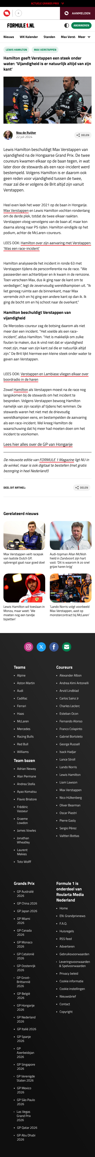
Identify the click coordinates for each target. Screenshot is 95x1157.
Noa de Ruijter (26, 132)
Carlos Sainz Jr (69, 698)
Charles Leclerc (69, 706)
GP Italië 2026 (26, 1029)
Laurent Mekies (22, 852)
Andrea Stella (26, 784)
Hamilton (21, 390)
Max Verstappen (72, 36)
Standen (49, 36)
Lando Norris (68, 767)
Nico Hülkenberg (70, 798)
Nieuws (8, 36)
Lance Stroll (67, 760)
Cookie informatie (71, 981)
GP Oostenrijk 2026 (26, 968)
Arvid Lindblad (69, 691)
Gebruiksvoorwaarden (74, 954)
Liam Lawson (68, 782)
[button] (77, 13)
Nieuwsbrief (67, 997)
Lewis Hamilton (16, 49)
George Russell (69, 744)
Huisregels (66, 931)
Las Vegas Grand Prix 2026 (24, 1116)
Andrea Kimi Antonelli (74, 683)
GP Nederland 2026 (26, 1019)
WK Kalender (29, 36)
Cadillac (22, 698)
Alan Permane (26, 776)
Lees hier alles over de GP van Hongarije (38, 444)
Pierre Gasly (67, 821)
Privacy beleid (68, 974)
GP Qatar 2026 (27, 1128)
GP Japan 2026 (27, 911)
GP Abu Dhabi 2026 (26, 1137)
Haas (20, 714)
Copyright (65, 1012)
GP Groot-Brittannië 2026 (23, 982)
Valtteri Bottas (69, 836)
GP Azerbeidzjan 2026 (25, 1053)
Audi (20, 691)
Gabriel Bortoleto (71, 737)
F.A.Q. (63, 924)
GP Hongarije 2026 (26, 1008)
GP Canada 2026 (24, 933)
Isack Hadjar (67, 752)
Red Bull (22, 744)
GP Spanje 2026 (24, 1039)
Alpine (21, 676)
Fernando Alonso (70, 721)
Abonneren (81, 25)
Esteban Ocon (68, 714)
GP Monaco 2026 (25, 944)
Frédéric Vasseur (22, 809)
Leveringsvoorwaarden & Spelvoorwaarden (74, 964)
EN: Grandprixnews (72, 916)
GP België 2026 (23, 996)
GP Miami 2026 (23, 921)
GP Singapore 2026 (26, 1067)
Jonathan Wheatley (23, 840)
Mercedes (23, 729)
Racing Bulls (25, 737)
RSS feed (65, 939)
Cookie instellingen (72, 989)
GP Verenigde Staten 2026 (26, 1078)
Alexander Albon (70, 676)
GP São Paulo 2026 (26, 1102)
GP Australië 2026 (25, 894)
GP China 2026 (27, 903)
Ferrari (21, 706)
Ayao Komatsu (27, 792)
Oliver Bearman (69, 805)
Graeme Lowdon (22, 821)
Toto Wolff (24, 862)
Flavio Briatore (27, 799)
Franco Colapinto (70, 729)
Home (63, 908)
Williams (23, 752)
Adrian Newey (26, 769)
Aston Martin (26, 683)
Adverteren (66, 947)
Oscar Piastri (68, 813)
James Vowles (26, 831)
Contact (64, 1004)
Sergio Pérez (68, 828)
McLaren (23, 721)
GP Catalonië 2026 (25, 956)
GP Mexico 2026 (24, 1090)
